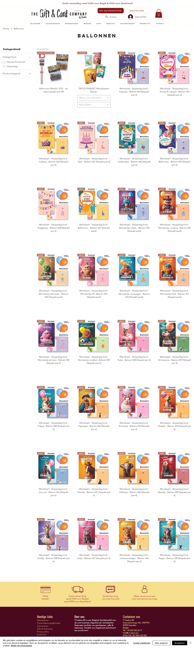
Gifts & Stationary (45, 628)
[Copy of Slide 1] (99, 2)
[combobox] (93, 97)
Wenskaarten (43, 620)
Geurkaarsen (42, 626)
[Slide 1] (89, 2)
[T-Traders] (92, 2)
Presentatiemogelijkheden (47, 623)
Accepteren (180, 642)
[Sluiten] (190, 643)
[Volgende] (162, 4)
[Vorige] (31, 4)
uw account (145, 596)
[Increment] (68, 104)
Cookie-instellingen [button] (141, 642)
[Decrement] (39, 104)
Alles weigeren (161, 642)
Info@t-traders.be (131, 633)
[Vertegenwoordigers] (102, 2)
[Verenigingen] (105, 2)
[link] (158, 13)
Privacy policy (43, 631)
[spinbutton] (53, 104)
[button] (35, 23)
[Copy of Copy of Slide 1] (95, 2)
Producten (41, 634)
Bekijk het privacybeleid (21, 645)
